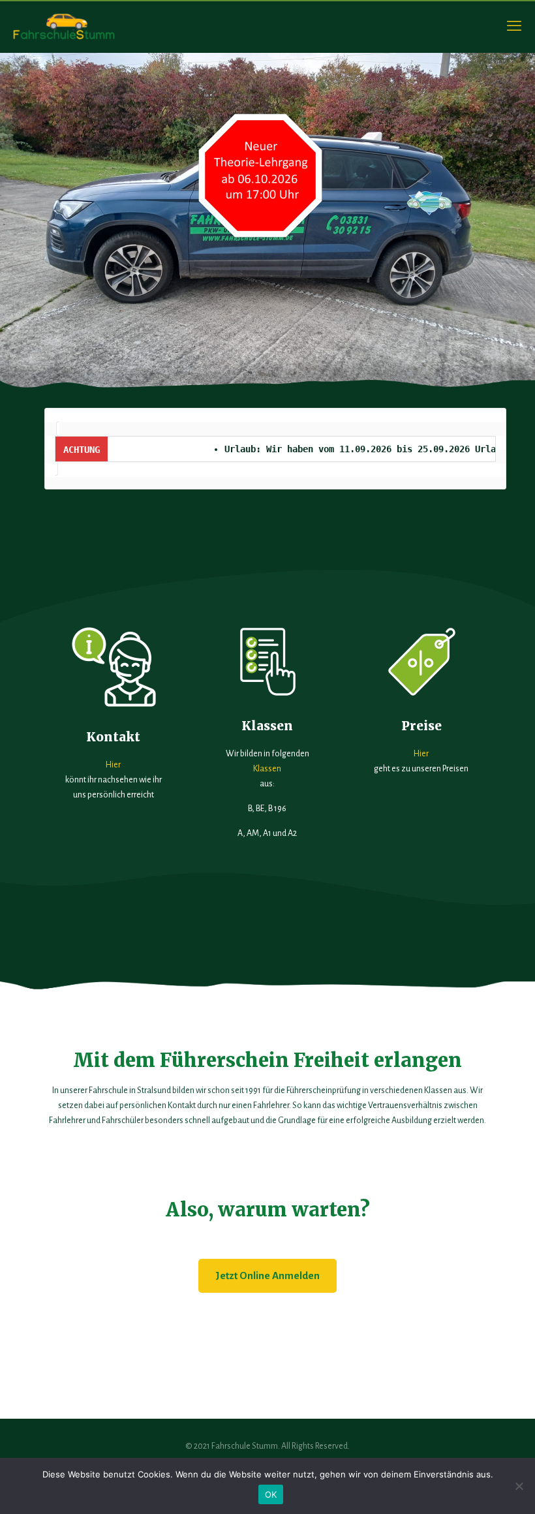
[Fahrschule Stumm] (64, 26)
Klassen (267, 768)
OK (271, 1494)
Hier (113, 764)
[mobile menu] (514, 26)
